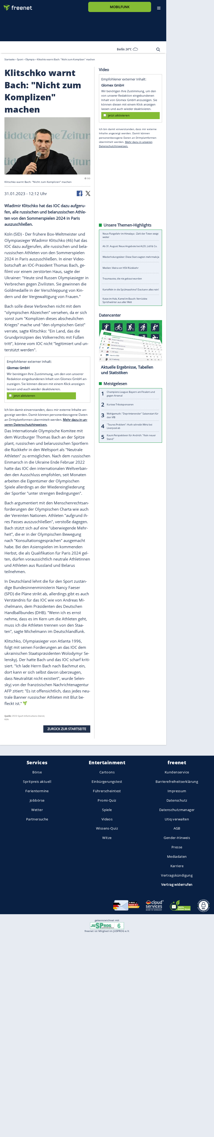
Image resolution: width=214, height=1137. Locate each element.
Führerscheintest (107, 791)
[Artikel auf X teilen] (88, 193)
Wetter (37, 809)
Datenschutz (177, 800)
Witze (106, 837)
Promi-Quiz (107, 800)
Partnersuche (37, 819)
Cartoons (107, 772)
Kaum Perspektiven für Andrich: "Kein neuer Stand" (131, 437)
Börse (37, 772)
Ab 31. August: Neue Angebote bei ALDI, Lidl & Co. (130, 246)
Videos (107, 819)
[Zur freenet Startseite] (16, 5)
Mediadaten (177, 856)
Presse (176, 847)
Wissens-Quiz (107, 828)
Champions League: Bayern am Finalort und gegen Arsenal (131, 393)
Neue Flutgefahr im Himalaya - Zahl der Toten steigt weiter (130, 235)
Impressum (177, 791)
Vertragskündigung (177, 875)
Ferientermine (37, 791)
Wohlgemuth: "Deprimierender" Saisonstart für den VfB (132, 415)
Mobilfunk (119, 6)
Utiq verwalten (177, 819)
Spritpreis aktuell (37, 781)
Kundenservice (177, 772)
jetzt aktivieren (24, 396)
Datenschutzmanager (176, 809)
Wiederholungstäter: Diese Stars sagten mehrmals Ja (131, 257)
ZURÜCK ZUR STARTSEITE (66, 728)
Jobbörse (37, 800)
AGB (177, 828)
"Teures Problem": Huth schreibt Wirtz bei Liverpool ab (129, 426)
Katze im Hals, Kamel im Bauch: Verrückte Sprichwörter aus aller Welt (125, 300)
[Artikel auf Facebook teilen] (80, 193)
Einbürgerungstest (107, 781)
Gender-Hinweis (177, 837)
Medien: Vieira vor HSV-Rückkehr (121, 267)
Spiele (107, 809)
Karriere (176, 865)
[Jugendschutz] (107, 925)
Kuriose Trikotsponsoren (120, 404)
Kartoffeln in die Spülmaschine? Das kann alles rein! (131, 289)
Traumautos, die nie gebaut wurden (122, 278)
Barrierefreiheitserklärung (177, 781)
